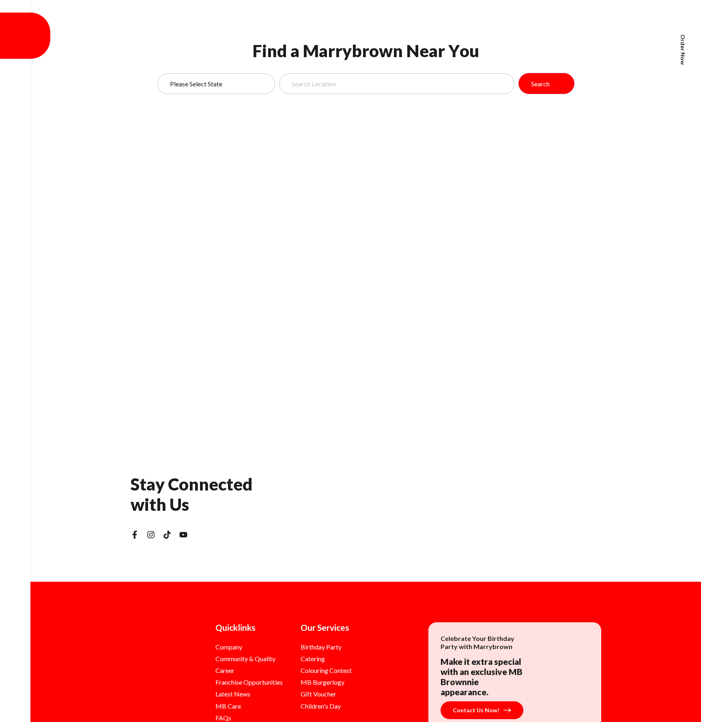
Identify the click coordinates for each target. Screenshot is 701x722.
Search (540, 84)
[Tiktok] (167, 535)
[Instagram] (151, 535)
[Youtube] (183, 535)
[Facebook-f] (135, 535)
